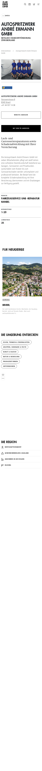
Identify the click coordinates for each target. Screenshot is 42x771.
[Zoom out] (3, 378)
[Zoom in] (3, 375)
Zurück (7, 16)
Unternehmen (6, 51)
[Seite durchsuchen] (25, 4)
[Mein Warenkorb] (34, 4)
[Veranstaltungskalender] (29, 4)
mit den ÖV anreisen (21, 128)
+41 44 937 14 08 (8, 105)
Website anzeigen (21, 115)
